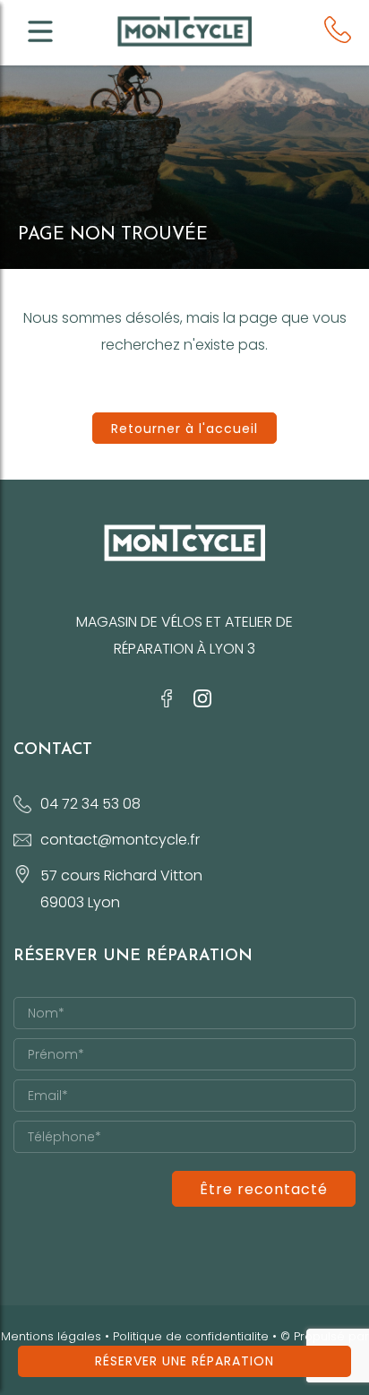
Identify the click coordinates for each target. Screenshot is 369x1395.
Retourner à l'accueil (184, 429)
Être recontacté (264, 1189)
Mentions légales (51, 1336)
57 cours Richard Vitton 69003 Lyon (121, 889)
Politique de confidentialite (191, 1336)
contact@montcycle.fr (120, 839)
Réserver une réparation (184, 1361)
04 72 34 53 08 (90, 803)
